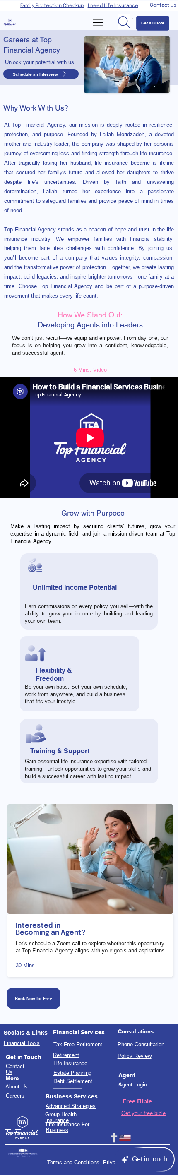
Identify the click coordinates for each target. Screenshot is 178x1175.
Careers (15, 1096)
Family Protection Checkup (52, 5)
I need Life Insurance (113, 5)
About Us (16, 1087)
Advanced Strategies (71, 1106)
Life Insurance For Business (67, 1127)
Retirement (66, 1055)
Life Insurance (70, 1064)
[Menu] (98, 22)
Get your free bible (143, 1113)
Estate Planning (72, 1073)
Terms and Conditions (73, 1162)
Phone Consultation (141, 1045)
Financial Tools (22, 1043)
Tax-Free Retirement (77, 1045)
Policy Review (135, 1056)
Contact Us (163, 5)
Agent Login (132, 1085)
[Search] (124, 21)
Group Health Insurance (61, 1117)
